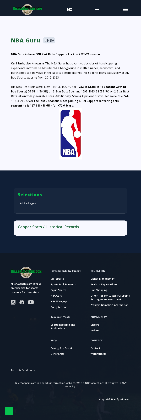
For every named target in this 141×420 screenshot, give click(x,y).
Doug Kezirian (59, 307)
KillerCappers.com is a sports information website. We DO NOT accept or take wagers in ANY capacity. (71, 384)
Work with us (98, 353)
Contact (95, 348)
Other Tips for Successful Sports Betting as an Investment (110, 297)
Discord (94, 324)
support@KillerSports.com (114, 399)
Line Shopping (98, 290)
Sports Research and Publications (63, 326)
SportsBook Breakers (63, 284)
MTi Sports (57, 278)
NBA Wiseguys (59, 301)
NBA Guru (56, 295)
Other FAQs (57, 353)
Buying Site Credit (61, 348)
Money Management (103, 278)
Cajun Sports (58, 290)
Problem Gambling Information (109, 305)
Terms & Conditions (23, 370)
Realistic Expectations (103, 284)
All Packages (28, 203)
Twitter (95, 330)
